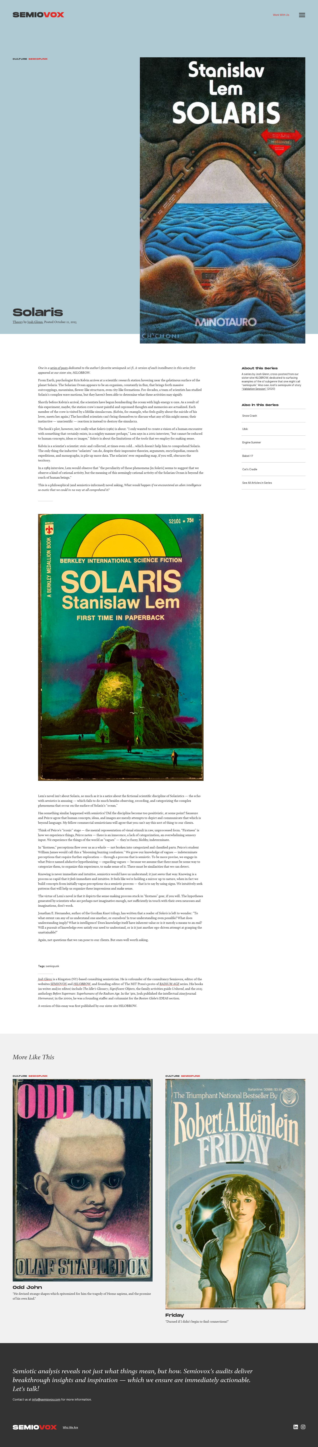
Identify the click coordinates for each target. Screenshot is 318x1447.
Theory (18, 322)
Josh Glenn (35, 322)
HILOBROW (82, 984)
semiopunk (52, 966)
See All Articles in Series (257, 482)
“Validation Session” (254, 388)
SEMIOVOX (58, 984)
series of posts (59, 368)
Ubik (245, 429)
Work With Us (281, 15)
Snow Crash (249, 415)
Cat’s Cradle (249, 469)
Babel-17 (247, 456)
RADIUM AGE (169, 984)
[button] (302, 15)
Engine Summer (251, 442)
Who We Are (70, 1427)
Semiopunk (38, 59)
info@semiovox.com (46, 1399)
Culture (20, 59)
